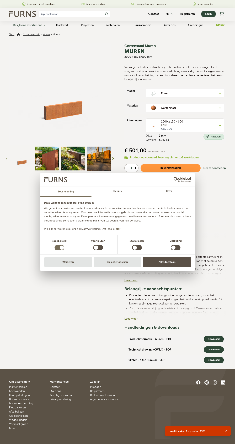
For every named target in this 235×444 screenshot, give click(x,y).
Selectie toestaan (117, 261)
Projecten (87, 25)
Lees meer (130, 280)
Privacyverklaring (60, 399)
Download (214, 339)
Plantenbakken (18, 387)
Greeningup (196, 25)
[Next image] (113, 158)
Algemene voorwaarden (105, 399)
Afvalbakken (16, 411)
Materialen (113, 25)
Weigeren (68, 261)
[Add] (135, 168)
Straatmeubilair (31, 34)
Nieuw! (220, 25)
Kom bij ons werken (62, 395)
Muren (46, 34)
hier (117, 228)
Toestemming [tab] (66, 191)
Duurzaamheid (141, 25)
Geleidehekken (18, 415)
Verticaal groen (18, 424)
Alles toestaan (166, 261)
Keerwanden (17, 391)
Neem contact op (214, 168)
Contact (55, 387)
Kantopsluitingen (19, 395)
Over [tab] (169, 191)
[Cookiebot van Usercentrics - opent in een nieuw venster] (176, 179)
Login (208, 14)
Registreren (187, 13)
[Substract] (127, 168)
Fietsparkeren (17, 407)
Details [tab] (117, 191)
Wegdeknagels (18, 419)
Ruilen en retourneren (103, 395)
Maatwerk (62, 25)
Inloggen (95, 387)
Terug (12, 34)
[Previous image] (6, 158)
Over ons (169, 25)
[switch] (98, 247)
